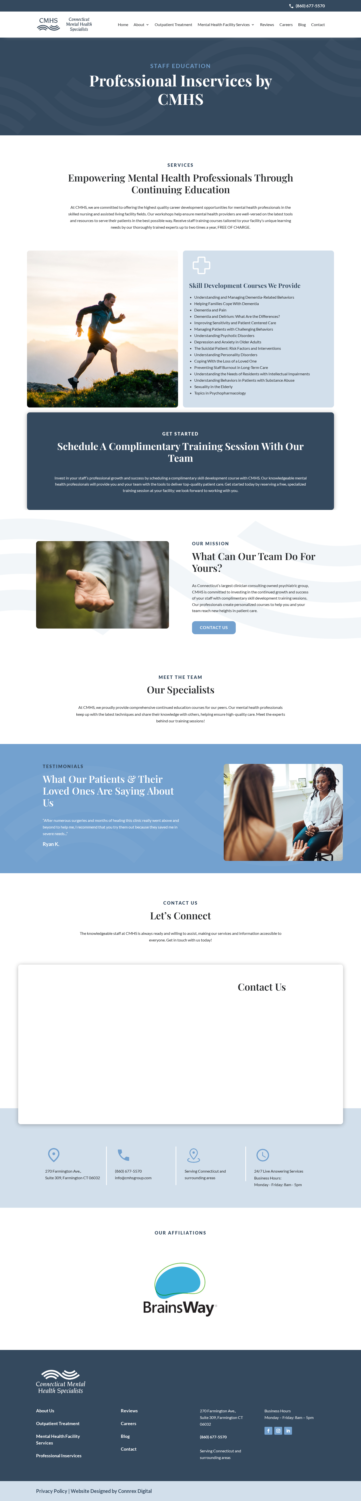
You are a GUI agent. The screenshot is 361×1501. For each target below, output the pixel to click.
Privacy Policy (51, 1491)
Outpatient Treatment (173, 24)
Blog (302, 24)
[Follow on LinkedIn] (288, 1431)
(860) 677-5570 (310, 5)
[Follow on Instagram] (278, 1431)
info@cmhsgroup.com (133, 1177)
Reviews (267, 24)
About (139, 24)
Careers (286, 24)
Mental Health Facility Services (224, 24)
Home (123, 24)
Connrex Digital (135, 1491)
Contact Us (214, 627)
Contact (318, 24)
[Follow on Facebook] (268, 1431)
